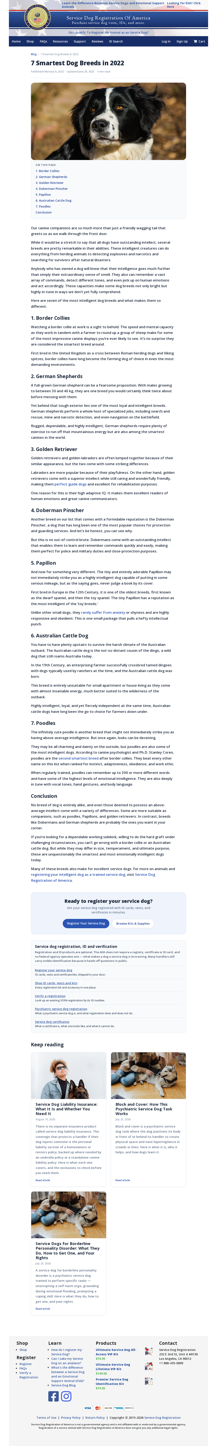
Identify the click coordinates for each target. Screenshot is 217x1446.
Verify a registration (50, 996)
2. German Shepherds (51, 177)
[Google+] (66, 1400)
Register (25, 1364)
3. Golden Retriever (50, 183)
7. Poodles (46, 206)
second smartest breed (78, 758)
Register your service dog (53, 970)
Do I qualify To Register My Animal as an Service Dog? (109, 32)
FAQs (43, 41)
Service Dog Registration (162, 1418)
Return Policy (95, 1418)
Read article (43, 1180)
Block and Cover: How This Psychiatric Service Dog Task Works (143, 1109)
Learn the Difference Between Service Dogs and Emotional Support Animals (113, 5)
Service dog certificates (52, 1022)
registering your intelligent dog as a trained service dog (78, 874)
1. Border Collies (47, 171)
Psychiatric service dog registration (61, 1009)
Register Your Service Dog (86, 923)
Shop (30, 41)
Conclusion (44, 212)
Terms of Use (46, 1418)
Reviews (97, 41)
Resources (60, 41)
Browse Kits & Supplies (133, 923)
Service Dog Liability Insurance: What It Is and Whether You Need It (66, 1109)
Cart (201, 41)
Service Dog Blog (63, 1385)
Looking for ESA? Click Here (184, 5)
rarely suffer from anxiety (103, 612)
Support (80, 41)
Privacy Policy (71, 1418)
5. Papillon (43, 195)
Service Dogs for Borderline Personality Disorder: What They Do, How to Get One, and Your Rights (68, 1250)
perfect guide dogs (70, 484)
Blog (34, 54)
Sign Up (182, 41)
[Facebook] (53, 1400)
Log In (166, 41)
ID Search (116, 41)
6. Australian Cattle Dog (53, 200)
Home (16, 41)
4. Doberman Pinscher (52, 189)
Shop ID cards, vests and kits (56, 983)
